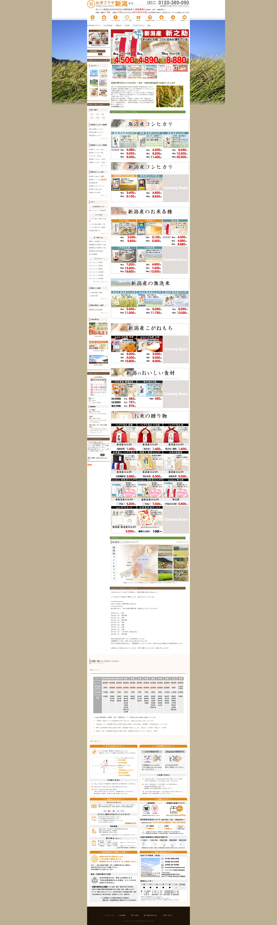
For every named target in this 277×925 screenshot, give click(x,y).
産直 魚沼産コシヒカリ (96, 129)
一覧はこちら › (104, 138)
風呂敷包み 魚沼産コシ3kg (97, 244)
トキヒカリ (95, 156)
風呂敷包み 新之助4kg (96, 251)
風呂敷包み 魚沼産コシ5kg (97, 248)
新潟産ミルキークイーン (96, 186)
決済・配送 (135, 915)
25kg (103, 118)
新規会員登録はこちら (98, 45)
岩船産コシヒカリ (97, 159)
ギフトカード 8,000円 (96, 269)
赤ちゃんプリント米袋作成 (97, 210)
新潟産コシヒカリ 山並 (96, 149)
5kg (149, 25)
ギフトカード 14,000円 (96, 275)
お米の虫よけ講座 (98, 350)
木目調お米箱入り (94, 230)
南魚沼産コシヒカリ (95, 135)
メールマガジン (95, 439)
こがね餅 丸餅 (93, 296)
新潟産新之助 (93, 183)
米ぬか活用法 (98, 336)
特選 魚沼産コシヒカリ (96, 132)
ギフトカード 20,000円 (96, 278)
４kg (97, 114)
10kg (91, 118)
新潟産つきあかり (96, 176)
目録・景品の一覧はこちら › (100, 281)
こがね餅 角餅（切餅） (96, 292)
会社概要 (122, 915)
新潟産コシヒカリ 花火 (96, 152)
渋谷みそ (118, 25)
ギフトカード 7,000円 (96, 266)
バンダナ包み (108, 25)
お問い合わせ (167, 915)
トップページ (109, 915)
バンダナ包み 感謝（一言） (97, 224)
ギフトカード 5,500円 (96, 262)
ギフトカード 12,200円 (96, 272)
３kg (91, 114)
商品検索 (93, 51)
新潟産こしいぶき (97, 179)
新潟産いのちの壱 (94, 192)
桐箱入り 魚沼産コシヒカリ (97, 241)
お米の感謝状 (93, 254)
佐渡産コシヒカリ (97, 162)
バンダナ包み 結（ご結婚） (97, 227)
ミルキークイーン (138, 25)
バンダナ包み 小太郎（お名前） (97, 220)
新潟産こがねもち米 (95, 189)
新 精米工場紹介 (98, 365)
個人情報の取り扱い (151, 915)
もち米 (127, 25)
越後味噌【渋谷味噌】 (96, 310)
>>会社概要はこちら (117, 106)
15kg (97, 118)
